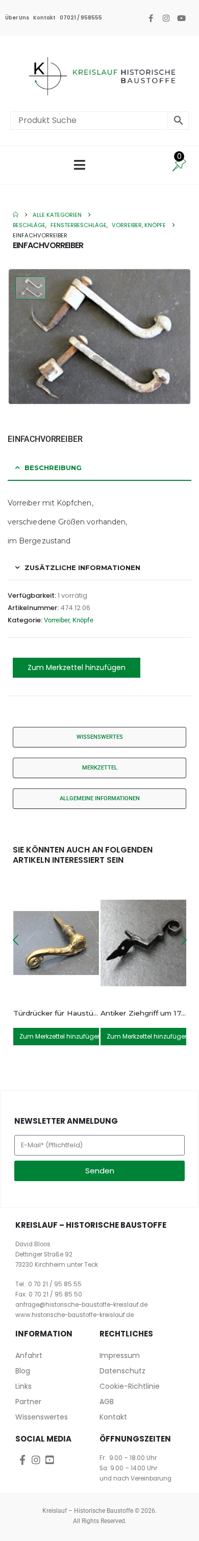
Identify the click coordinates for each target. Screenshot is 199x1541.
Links (23, 1386)
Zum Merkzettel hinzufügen (77, 667)
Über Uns (17, 18)
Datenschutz (122, 1371)
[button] (15, 940)
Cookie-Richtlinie (130, 1386)
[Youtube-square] (50, 1460)
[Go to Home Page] (15, 215)
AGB (107, 1401)
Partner (28, 1401)
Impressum (120, 1355)
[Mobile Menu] (79, 165)
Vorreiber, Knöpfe (68, 620)
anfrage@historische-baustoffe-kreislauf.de (81, 1305)
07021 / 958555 (81, 18)
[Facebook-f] (150, 18)
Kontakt (44, 18)
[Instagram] (165, 18)
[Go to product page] (56, 943)
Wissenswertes (41, 1417)
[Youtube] (181, 18)
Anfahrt (28, 1355)
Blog (22, 1371)
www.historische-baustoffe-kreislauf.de (74, 1315)
